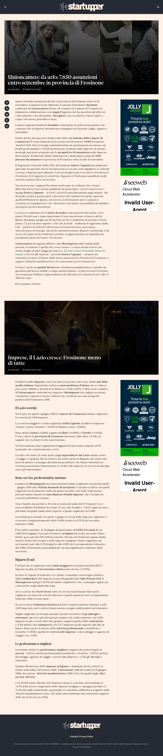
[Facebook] (6, 102)
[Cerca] (158, 7)
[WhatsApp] (6, 120)
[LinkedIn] (6, 114)
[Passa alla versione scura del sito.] (5, 7)
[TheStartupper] (81, 7)
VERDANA (86, 747)
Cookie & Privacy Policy (81, 736)
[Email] (6, 126)
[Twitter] (6, 108)
